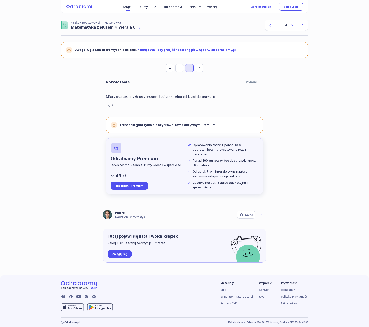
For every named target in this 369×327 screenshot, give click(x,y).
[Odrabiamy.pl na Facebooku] (63, 296)
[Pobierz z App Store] (72, 307)
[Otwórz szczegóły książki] (139, 27)
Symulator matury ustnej (236, 296)
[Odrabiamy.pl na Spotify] (94, 296)
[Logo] (80, 6)
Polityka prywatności (294, 296)
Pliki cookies (289, 303)
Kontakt (264, 290)
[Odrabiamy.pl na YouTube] (78, 296)
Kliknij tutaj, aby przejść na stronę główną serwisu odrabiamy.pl (186, 50)
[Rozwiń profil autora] (262, 215)
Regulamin (288, 290)
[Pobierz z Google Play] (100, 307)
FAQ (261, 296)
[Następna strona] (302, 25)
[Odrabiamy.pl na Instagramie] (86, 296)
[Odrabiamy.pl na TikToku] (71, 296)
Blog (223, 290)
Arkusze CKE (228, 303)
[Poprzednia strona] (270, 25)
